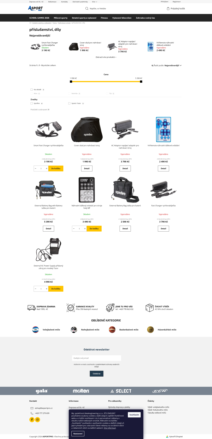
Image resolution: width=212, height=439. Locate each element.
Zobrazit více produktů (105, 57)
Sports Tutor (77, 103)
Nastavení (77, 433)
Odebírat (96, 373)
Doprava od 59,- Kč (36, 2)
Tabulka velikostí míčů (157, 413)
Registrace (177, 2)
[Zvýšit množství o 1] (46, 168)
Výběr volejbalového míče (158, 407)
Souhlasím (134, 415)
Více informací (110, 428)
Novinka (76, 93)
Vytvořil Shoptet (176, 436)
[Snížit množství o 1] (35, 168)
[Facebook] (31, 419)
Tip (111, 93)
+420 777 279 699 (42, 413)
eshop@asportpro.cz (44, 408)
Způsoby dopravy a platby (119, 407)
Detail (86, 168)
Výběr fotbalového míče (158, 410)
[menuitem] (39, 18)
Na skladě (39, 89)
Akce (36, 93)
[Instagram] (37, 419)
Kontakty (64, 2)
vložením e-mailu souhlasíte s (96, 365)
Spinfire (38, 103)
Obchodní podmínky (80, 2)
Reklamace (52, 2)
